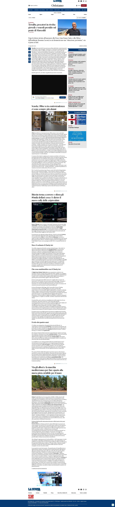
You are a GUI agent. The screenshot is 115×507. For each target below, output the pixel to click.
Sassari (29, 14)
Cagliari (52, 14)
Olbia (74, 14)
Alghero (41, 14)
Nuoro (63, 14)
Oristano (85, 14)
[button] (49, 478)
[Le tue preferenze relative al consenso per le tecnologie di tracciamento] (113, 505)
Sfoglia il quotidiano (34, 5)
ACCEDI (79, 5)
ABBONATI (84, 5)
